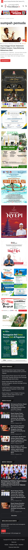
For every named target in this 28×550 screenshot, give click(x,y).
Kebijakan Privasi (13, 544)
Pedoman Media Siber (14, 547)
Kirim (3, 531)
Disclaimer (21, 544)
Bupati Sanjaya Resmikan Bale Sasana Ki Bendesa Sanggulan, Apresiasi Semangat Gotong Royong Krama (14, 383)
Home (3, 18)
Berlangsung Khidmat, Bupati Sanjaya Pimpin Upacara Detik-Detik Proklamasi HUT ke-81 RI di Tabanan (14, 371)
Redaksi (6, 544)
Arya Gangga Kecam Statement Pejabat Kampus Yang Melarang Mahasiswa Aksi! (12, 48)
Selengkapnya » (5, 60)
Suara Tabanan (5, 43)
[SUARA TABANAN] (12, 6)
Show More (14, 515)
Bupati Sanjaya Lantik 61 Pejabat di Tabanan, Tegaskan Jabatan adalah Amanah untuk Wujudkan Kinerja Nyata (13, 394)
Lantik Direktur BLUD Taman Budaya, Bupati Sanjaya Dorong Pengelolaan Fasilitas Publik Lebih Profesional (13, 389)
